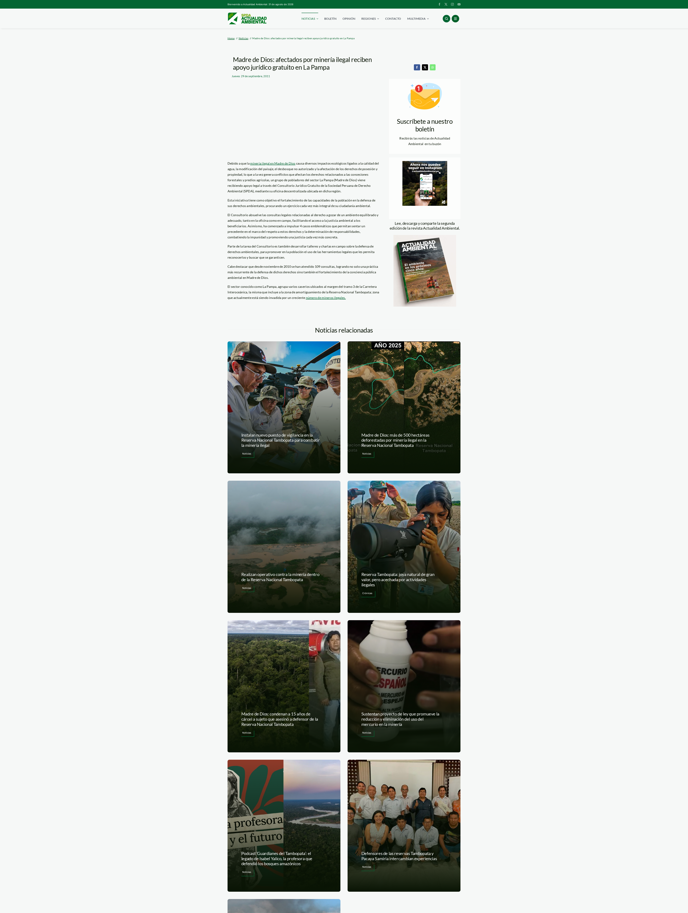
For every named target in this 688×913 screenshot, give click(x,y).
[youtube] (459, 4)
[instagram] (452, 4)
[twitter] (446, 4)
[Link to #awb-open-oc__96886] (446, 18)
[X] (425, 67)
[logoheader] (247, 14)
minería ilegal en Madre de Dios (272, 163)
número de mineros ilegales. (326, 298)
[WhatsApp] (432, 67)
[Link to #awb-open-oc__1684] (455, 18)
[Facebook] (417, 67)
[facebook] (439, 4)
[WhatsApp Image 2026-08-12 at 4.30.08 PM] (424, 237)
